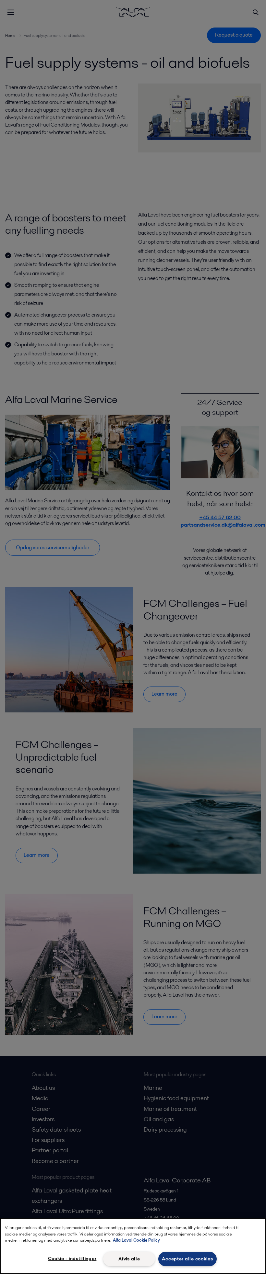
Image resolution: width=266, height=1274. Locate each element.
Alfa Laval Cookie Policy (136, 1240)
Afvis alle (129, 1259)
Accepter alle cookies (187, 1259)
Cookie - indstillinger (72, 1258)
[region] (133, 1246)
